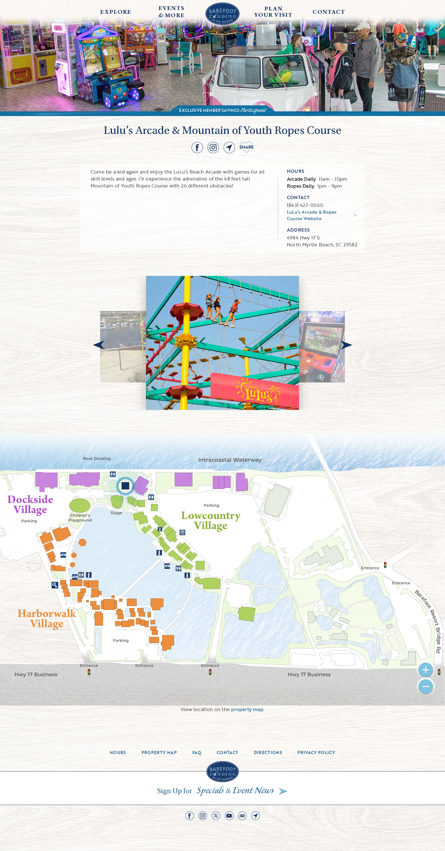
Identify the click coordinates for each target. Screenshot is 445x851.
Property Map (159, 752)
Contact (227, 752)
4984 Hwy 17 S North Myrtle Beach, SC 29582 (322, 241)
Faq (196, 752)
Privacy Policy (316, 752)
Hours (118, 752)
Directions (268, 752)
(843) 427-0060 (305, 205)
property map (247, 709)
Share (247, 147)
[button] (98, 345)
